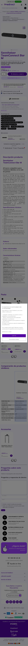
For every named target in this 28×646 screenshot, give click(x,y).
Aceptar (14, 335)
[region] (14, 323)
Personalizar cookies (14, 339)
